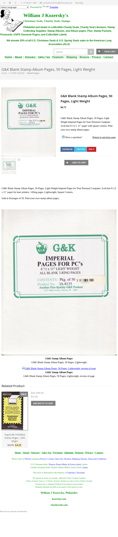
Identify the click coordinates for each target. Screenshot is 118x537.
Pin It (91, 149)
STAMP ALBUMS (17, 73)
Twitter (80, 149)
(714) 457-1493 (30, 2)
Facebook (67, 149)
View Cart (110, 51)
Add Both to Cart (43, 403)
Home (4, 73)
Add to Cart (79, 162)
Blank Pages (33, 73)
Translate (53, 7)
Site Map (79, 2)
